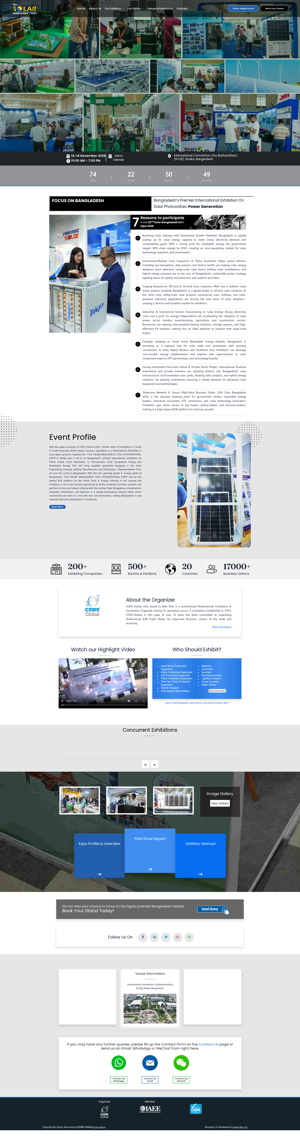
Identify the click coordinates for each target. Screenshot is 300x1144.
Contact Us (208, 1044)
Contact (182, 8)
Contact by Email (150, 1080)
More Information (221, 627)
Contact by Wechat (181, 1080)
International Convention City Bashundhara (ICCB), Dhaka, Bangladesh (205, 157)
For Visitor (134, 8)
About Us (95, 8)
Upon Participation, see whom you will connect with (196, 703)
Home (81, 8)
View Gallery (220, 803)
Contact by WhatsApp (118, 1080)
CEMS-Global (84, 1127)
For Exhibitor (113, 8)
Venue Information (160, 8)
